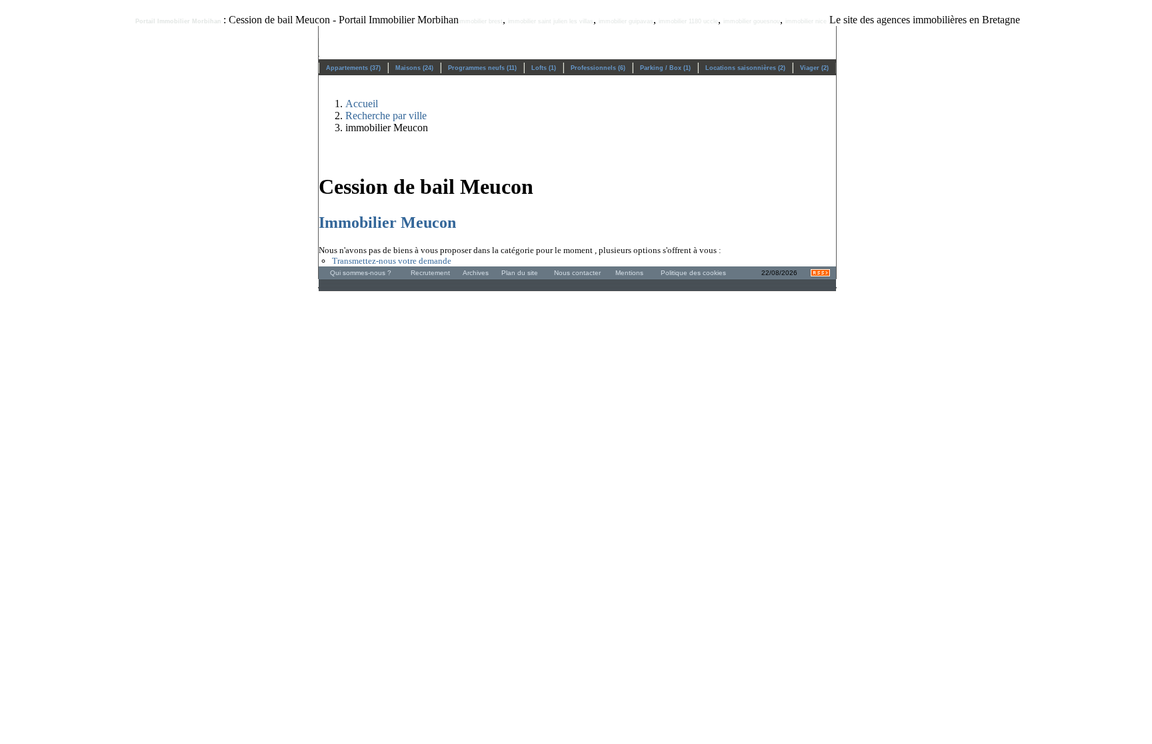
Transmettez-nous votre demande (391, 261)
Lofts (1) (543, 68)
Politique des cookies (693, 272)
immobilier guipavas (626, 21)
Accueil (361, 103)
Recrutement (430, 272)
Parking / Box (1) (665, 68)
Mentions (629, 272)
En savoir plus (889, 683)
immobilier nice (806, 21)
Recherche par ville (386, 115)
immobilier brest (481, 21)
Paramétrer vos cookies (967, 683)
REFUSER (531, 712)
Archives (476, 272)
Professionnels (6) (598, 68)
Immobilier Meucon (387, 222)
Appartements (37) (353, 68)
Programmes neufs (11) (482, 68)
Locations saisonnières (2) (745, 68)
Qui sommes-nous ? (360, 272)
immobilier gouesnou (751, 21)
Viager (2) (814, 68)
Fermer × (1114, 618)
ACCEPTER (618, 712)
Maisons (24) (414, 68)
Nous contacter (577, 272)
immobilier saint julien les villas (550, 21)
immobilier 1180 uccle (688, 21)
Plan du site (519, 272)
